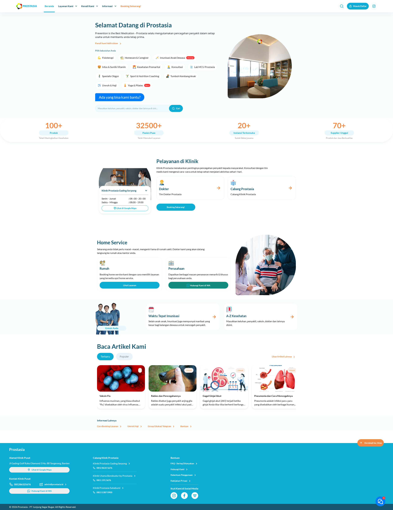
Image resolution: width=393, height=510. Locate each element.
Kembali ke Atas (373, 442)
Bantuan (184, 426)
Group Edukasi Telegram (159, 426)
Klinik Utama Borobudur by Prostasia (112, 475)
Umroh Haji (133, 426)
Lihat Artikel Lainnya (282, 356)
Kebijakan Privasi (179, 480)
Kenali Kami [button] (87, 6)
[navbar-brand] (26, 6)
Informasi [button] (107, 6)
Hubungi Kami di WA (200, 285)
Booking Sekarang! (131, 6)
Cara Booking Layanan (107, 426)
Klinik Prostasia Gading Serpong (119, 190)
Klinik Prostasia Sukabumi (106, 487)
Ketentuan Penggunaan (182, 475)
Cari (178, 108)
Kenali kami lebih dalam (106, 43)
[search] (341, 6)
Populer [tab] (124, 356)
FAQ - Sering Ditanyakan (182, 463)
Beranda (49, 6)
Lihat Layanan (129, 285)
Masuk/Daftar (360, 6)
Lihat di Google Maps (126, 208)
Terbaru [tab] (105, 356)
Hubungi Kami (177, 469)
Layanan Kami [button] (65, 6)
